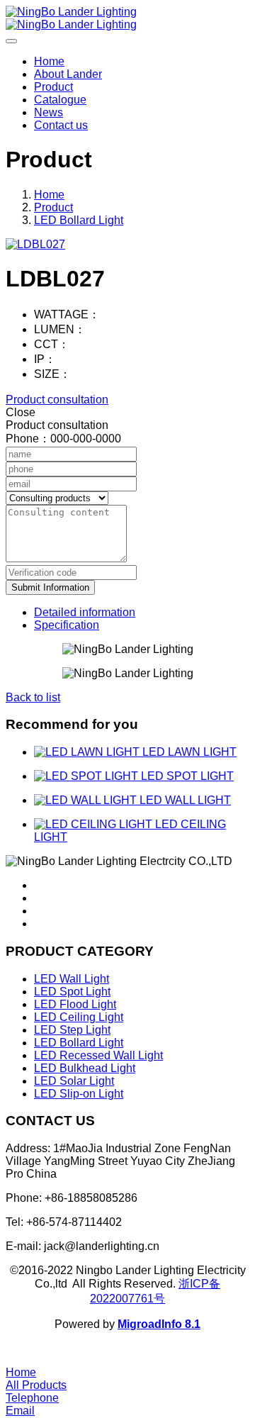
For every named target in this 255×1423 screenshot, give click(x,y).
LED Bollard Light (78, 220)
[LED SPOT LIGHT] (87, 776)
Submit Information (50, 587)
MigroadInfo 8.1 (159, 1324)
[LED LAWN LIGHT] (88, 752)
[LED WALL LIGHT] (87, 800)
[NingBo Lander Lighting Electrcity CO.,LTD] (127, 18)
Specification (66, 625)
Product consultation (57, 400)
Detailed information (84, 612)
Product (53, 207)
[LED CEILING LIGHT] (94, 824)
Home (49, 61)
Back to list (33, 697)
